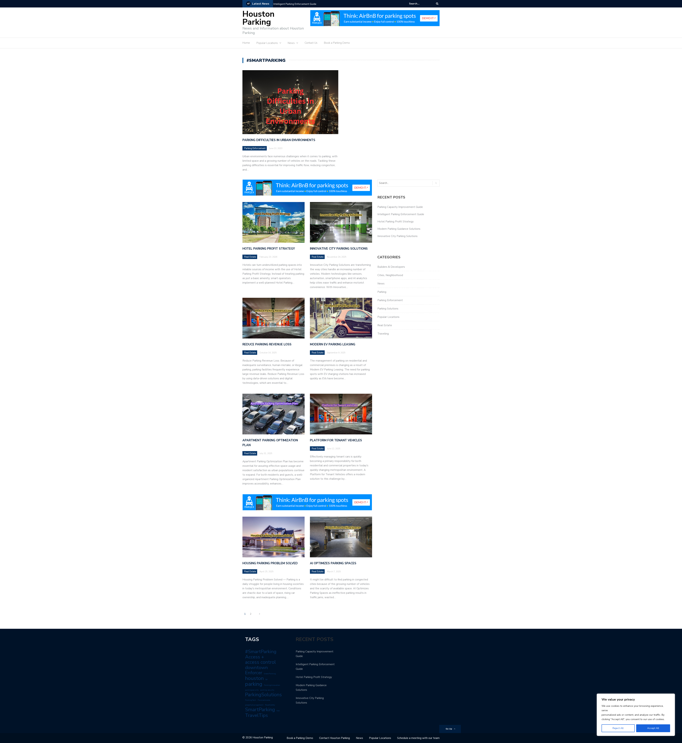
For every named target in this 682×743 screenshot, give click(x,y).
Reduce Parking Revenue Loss (266, 344)
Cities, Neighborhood (390, 275)
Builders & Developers (391, 267)
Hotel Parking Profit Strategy (268, 249)
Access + (254, 657)
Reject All (618, 728)
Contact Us (311, 43)
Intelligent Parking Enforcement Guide (295, 4)
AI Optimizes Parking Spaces (333, 563)
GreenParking (270, 673)
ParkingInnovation (272, 685)
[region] (636, 715)
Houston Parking (258, 18)
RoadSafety (270, 705)
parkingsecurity (252, 690)
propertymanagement (254, 705)
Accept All (653, 728)
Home (246, 43)
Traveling (383, 333)
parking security (267, 690)
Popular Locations (267, 43)
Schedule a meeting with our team (418, 738)
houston (254, 678)
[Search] (437, 3)
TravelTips (256, 715)
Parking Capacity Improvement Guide (400, 207)
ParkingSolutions (263, 694)
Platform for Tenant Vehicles (336, 440)
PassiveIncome (264, 700)
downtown (256, 667)
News (291, 43)
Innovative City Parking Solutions (339, 249)
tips (278, 710)
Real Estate (250, 257)
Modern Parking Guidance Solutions (398, 229)
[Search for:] (419, 3)
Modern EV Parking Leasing (332, 344)
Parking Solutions (387, 308)
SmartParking (260, 709)
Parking (381, 292)
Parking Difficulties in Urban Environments (278, 140)
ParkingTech (250, 700)
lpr (266, 679)
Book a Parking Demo (337, 43)
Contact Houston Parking (334, 738)
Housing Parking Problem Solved (270, 563)
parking (253, 684)
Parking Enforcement (255, 148)
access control (260, 662)
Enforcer (253, 673)
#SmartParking (260, 651)
